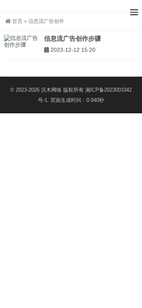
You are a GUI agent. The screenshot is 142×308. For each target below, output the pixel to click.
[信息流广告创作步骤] (22, 41)
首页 (17, 21)
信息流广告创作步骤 (72, 38)
